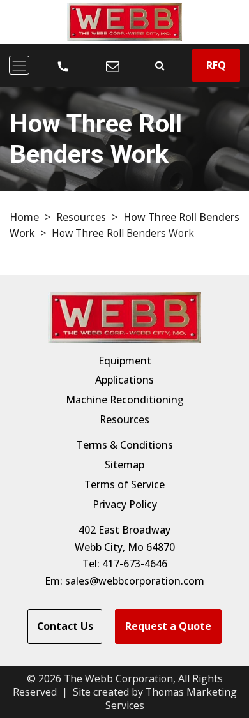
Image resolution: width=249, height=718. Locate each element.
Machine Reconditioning (125, 400)
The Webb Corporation (118, 678)
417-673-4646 (134, 564)
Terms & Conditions (125, 445)
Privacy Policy (125, 504)
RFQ (216, 65)
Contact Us (65, 626)
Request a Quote (168, 626)
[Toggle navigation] (19, 65)
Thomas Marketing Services (171, 698)
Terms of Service (124, 484)
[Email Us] (112, 65)
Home (24, 217)
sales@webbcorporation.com (134, 581)
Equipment (124, 361)
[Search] (160, 65)
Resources (81, 217)
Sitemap (124, 465)
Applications (124, 380)
